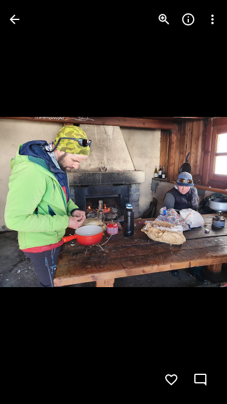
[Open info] (188, 19)
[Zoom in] (164, 19)
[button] (34, 202)
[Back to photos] (14, 19)
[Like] (171, 380)
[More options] (212, 19)
